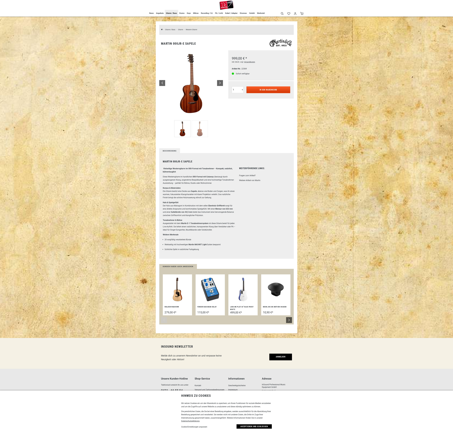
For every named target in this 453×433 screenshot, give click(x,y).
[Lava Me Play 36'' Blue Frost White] (243, 289)
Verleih (252, 13)
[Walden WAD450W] (177, 289)
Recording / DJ (207, 13)
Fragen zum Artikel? (247, 175)
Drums (182, 13)
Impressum (233, 390)
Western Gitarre (191, 30)
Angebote (160, 13)
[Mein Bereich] (295, 14)
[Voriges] (162, 83)
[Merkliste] (288, 14)
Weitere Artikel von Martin (249, 180)
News (151, 13)
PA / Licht (219, 13)
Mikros (196, 13)
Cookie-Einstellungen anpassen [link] (194, 427)
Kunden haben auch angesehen (178, 266)
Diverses (243, 13)
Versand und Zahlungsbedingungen (209, 390)
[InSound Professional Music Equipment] (226, 5)
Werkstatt (261, 13)
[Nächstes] (220, 83)
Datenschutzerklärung (190, 421)
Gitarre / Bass (171, 13)
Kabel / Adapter (231, 13)
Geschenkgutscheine (236, 385)
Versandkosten (249, 62)
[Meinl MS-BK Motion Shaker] (276, 289)
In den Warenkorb (268, 90)
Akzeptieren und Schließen (254, 426)
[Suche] (282, 14)
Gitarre (180, 30)
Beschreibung (169, 151)
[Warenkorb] (301, 14)
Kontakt (198, 385)
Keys (189, 13)
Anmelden (280, 357)
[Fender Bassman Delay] (210, 289)
